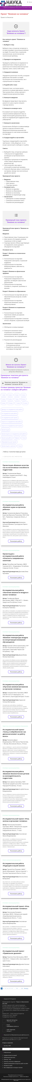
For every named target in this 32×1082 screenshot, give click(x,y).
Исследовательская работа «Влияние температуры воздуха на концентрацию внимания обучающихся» (15, 638)
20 (22, 988)
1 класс (4, 395)
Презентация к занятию (8, 446)
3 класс (17, 395)
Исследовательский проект (10, 418)
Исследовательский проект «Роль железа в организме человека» (16, 820)
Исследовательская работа (9, 413)
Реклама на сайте (8, 1065)
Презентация (5, 430)
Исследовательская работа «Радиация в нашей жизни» (14, 864)
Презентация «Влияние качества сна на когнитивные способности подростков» (16, 467)
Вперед (26, 988)
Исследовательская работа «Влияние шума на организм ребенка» (14, 507)
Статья (24, 438)
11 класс (17, 403)
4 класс (23, 395)
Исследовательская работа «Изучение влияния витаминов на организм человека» (15, 686)
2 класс (10, 395)
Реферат (16, 438)
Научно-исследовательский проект (12, 426)
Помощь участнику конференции (12, 1061)
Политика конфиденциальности (10, 1076)
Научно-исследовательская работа (12, 422)
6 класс (10, 399)
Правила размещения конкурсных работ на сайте (16, 1063)
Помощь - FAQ (7, 1059)
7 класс (17, 399)
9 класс (4, 403)
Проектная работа (7, 438)
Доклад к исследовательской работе (12, 409)
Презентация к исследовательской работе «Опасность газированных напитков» (13, 557)
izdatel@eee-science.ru (13, 1026)
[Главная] (1, 7)
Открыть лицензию (7, 1043)
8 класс (23, 399)
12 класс (25, 403)
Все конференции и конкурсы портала (13, 1067)
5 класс (4, 399)
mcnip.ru (9, 1031)
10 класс (10, 403)
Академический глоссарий (10, 1055)
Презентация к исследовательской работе (14, 434)
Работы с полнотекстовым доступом (14, 452)
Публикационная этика (9, 1057)
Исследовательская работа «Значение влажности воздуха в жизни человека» (15, 592)
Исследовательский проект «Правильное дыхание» (13, 952)
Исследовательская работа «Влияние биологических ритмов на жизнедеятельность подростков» (16, 774)
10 (16, 988)
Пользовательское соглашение (15, 1075)
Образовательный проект (9, 442)
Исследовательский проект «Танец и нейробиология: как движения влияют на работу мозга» (14, 733)
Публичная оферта (24, 1076)
